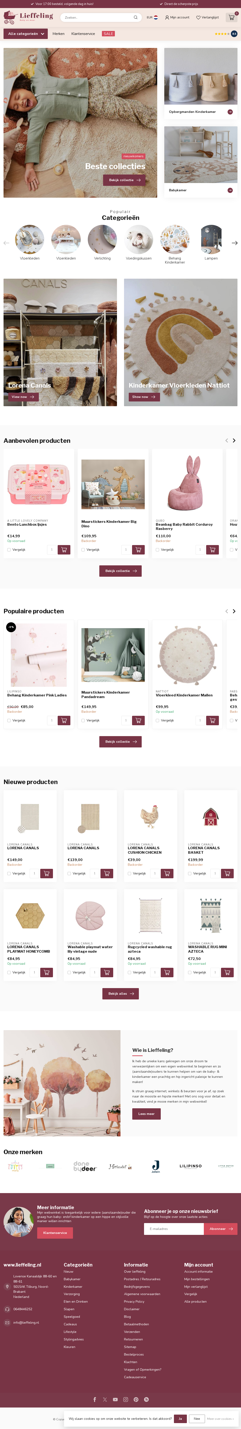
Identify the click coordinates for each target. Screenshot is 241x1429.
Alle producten (195, 1301)
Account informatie (198, 1271)
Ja (180, 1418)
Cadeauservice (135, 1377)
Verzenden (132, 1332)
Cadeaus (70, 1324)
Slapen (69, 1309)
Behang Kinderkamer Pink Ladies (37, 695)
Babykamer (72, 1279)
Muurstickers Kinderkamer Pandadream (105, 694)
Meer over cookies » (220, 1419)
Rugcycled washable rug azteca (150, 949)
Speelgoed (72, 1316)
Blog (127, 1316)
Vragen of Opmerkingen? (142, 1369)
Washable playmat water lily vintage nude (90, 949)
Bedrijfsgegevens (137, 1286)
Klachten (130, 1362)
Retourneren (133, 1339)
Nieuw (68, 1271)
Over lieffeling (134, 1271)
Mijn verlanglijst (196, 1286)
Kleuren (69, 1347)
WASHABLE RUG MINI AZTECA (207, 949)
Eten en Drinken (76, 1301)
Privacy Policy (134, 1301)
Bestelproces (134, 1354)
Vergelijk (18, 549)
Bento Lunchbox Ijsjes (27, 524)
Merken (58, 33)
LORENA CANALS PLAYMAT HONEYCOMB (28, 949)
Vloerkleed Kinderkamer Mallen (184, 695)
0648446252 (22, 1309)
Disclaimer (132, 1309)
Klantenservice (83, 33)
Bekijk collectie (117, 571)
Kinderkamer (73, 1286)
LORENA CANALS (23, 848)
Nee (197, 1418)
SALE (108, 33)
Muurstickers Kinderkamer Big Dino (109, 524)
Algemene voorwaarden (142, 1294)
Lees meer (146, 1114)
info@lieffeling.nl (26, 1322)
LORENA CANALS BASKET (204, 850)
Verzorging (72, 1294)
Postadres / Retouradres (142, 1279)
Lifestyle (70, 1332)
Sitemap (130, 1347)
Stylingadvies (74, 1339)
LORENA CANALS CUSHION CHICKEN (144, 850)
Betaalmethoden (136, 1324)
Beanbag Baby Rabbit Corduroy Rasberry (184, 526)
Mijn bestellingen (197, 1279)
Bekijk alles (117, 993)
